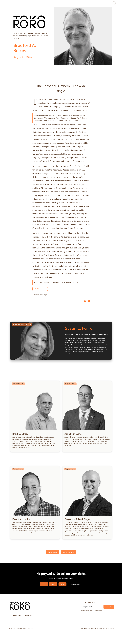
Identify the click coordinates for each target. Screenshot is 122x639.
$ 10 (62, 584)
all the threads (52, 552)
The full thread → (40, 289)
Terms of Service (21, 628)
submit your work (68, 552)
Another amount (75, 584)
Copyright (31, 628)
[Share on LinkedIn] (85, 300)
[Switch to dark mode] (114, 2)
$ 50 (44, 584)
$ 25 (53, 584)
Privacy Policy (98, 610)
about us (28, 615)
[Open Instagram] (89, 301)
